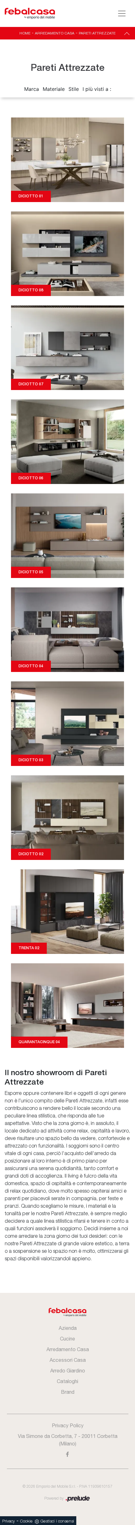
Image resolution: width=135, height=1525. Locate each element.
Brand (67, 1392)
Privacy (8, 1521)
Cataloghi (67, 1381)
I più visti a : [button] (97, 89)
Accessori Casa (68, 1360)
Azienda (68, 1328)
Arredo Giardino (67, 1370)
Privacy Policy (68, 1425)
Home (24, 33)
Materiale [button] (54, 89)
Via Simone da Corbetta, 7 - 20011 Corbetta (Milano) (67, 1439)
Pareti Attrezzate (97, 33)
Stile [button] (73, 89)
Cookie (26, 1521)
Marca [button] (31, 89)
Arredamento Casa (54, 33)
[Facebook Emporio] (68, 1454)
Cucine (67, 1338)
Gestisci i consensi (57, 1521)
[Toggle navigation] (121, 13)
